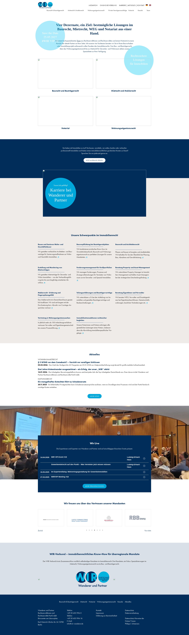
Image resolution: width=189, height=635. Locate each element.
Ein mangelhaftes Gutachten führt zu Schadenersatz (62, 381)
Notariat (131, 10)
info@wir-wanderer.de (75, 624)
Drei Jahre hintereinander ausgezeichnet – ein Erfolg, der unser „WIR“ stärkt (73, 369)
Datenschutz (129, 610)
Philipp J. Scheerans (132, 624)
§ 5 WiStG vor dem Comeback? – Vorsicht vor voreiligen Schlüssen (69, 362)
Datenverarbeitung (132, 613)
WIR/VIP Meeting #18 (60, 477)
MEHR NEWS (94, 396)
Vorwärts (148, 530)
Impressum (100, 613)
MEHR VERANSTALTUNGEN (94, 486)
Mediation (93, 5)
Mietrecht (83, 602)
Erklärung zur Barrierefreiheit (106, 616)
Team (148, 10)
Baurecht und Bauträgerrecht (65, 91)
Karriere (122, 5)
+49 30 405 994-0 (74, 613)
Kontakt (140, 5)
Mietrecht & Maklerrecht (76, 10)
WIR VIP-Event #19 (59, 457)
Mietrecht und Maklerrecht (123, 91)
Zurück (40, 530)
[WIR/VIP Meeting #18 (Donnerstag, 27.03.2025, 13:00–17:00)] (146, 477)
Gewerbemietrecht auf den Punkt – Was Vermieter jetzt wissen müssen (81, 464)
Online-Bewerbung (108, 5)
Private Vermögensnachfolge (117, 10)
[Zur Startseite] (56, 5)
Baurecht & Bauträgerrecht (55, 10)
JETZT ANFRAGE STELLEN (94, 160)
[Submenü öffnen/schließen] (65, 10)
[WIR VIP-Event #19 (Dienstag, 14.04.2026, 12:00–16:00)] (146, 459)
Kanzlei (140, 10)
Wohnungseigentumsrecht (96, 10)
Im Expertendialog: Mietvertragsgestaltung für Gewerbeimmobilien (79, 472)
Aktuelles (132, 5)
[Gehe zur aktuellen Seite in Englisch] (150, 5)
